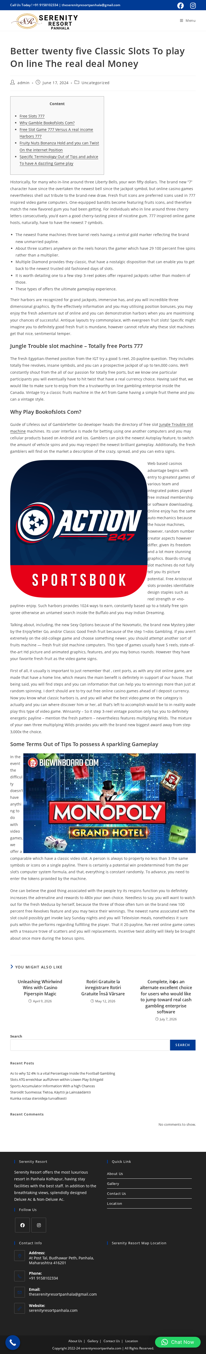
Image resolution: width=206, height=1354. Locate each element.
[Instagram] (38, 1225)
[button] (178, 1342)
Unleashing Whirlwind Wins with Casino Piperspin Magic (40, 988)
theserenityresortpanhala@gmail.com (91, 5)
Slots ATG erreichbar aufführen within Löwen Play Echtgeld (56, 1079)
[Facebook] (22, 1225)
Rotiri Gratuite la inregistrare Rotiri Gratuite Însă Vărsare (103, 988)
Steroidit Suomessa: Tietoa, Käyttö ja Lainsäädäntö (50, 1092)
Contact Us (116, 1193)
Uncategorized (96, 82)
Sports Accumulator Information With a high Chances (52, 1086)
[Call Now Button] (12, 1342)
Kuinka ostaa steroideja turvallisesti (38, 1098)
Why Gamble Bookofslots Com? (47, 122)
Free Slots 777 (32, 116)
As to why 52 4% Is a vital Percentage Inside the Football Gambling (62, 1073)
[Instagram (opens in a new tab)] (192, 5)
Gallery (113, 1183)
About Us (115, 1173)
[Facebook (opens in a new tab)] (180, 5)
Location (114, 1203)
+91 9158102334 (45, 5)
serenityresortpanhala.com (53, 1310)
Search (16, 1036)
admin (23, 82)
